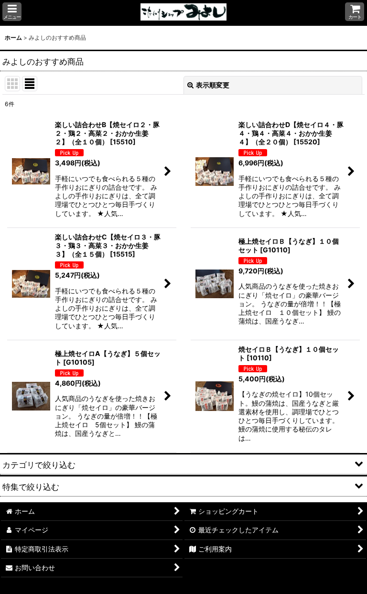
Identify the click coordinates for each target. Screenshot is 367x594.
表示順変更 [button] (212, 85)
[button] (12, 11)
